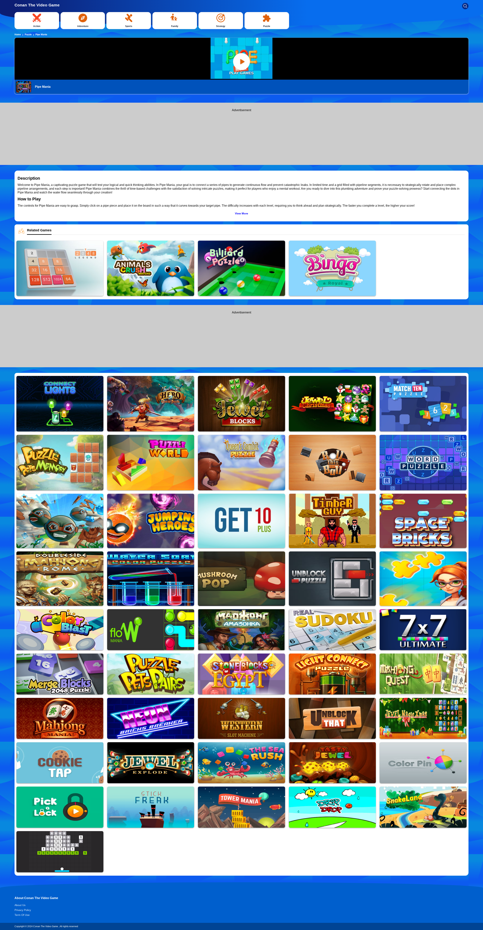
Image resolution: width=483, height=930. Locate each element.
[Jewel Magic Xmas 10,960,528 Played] (423, 718)
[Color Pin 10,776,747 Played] (423, 762)
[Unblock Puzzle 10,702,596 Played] (332, 578)
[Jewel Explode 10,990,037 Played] (150, 762)
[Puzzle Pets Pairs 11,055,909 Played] (150, 674)
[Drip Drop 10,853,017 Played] (332, 807)
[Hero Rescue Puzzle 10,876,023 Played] (150, 403)
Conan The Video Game (37, 5)
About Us (20, 905)
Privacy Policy (23, 910)
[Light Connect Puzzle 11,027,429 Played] (332, 674)
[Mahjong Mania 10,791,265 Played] (59, 718)
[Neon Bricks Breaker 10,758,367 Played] (150, 718)
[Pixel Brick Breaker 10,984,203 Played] (59, 851)
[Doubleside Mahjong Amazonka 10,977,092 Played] (241, 629)
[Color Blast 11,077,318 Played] (59, 629)
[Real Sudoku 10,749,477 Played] (332, 629)
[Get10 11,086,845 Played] (241, 521)
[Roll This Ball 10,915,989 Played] (332, 462)
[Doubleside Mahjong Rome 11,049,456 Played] (59, 578)
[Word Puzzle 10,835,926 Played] (423, 462)
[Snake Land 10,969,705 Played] (423, 807)
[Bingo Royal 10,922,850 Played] (332, 268)
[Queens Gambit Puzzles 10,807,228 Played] (241, 462)
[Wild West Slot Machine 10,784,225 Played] (241, 718)
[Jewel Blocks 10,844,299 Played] (241, 403)
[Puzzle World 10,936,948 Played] (150, 462)
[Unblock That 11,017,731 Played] (332, 718)
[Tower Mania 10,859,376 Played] (241, 807)
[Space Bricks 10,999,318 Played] (423, 521)
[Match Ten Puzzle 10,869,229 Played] (423, 403)
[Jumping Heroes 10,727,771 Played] (150, 521)
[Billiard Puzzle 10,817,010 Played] (241, 268)
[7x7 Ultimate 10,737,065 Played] (423, 629)
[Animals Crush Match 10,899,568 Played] (150, 268)
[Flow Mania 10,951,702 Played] (150, 629)
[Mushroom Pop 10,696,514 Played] (241, 578)
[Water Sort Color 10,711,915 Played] (150, 578)
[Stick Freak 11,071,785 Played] (150, 807)
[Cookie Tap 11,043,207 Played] (59, 762)
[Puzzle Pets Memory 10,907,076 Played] (59, 462)
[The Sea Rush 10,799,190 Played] (241, 762)
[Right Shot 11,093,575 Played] (59, 521)
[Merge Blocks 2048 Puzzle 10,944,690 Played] (59, 674)
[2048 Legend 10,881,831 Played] (59, 268)
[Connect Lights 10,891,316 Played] (59, 403)
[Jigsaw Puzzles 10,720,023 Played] (423, 578)
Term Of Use (22, 914)
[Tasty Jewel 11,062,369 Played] (332, 762)
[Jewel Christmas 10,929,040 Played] (332, 403)
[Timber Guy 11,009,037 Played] (332, 521)
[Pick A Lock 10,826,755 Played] (59, 807)
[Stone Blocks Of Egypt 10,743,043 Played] (241, 674)
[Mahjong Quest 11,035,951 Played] (423, 674)
